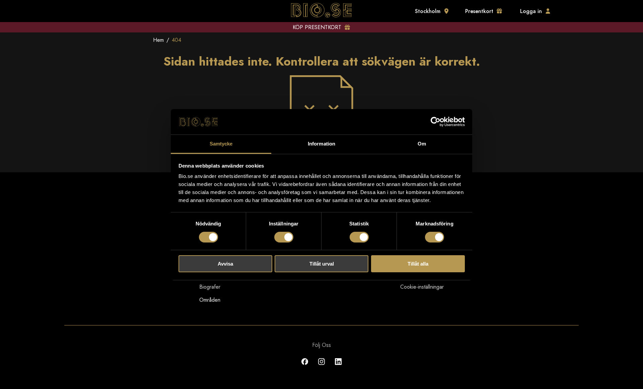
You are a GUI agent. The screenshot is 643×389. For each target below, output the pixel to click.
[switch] (283, 237)
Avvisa (225, 264)
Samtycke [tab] (221, 144)
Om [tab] (422, 144)
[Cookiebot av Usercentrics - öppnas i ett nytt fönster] (435, 122)
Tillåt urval (321, 264)
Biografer (209, 287)
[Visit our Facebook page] (304, 366)
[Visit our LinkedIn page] (338, 366)
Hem (158, 40)
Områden (209, 300)
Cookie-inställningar (422, 287)
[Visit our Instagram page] (321, 366)
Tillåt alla (418, 264)
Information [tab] (321, 144)
